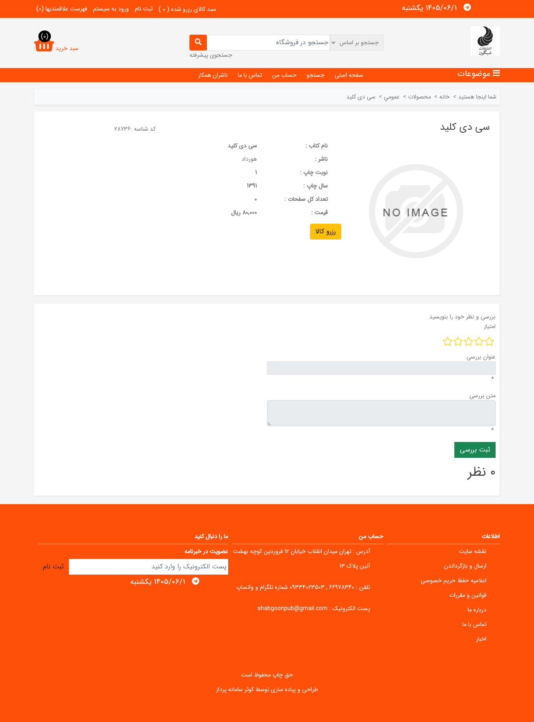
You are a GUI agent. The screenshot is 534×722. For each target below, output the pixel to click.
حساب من (284, 75)
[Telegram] (467, 7)
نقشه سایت (472, 551)
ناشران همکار (213, 75)
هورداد (249, 159)
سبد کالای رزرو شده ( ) (187, 9)
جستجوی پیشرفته (210, 55)
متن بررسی (482, 395)
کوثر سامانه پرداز (235, 689)
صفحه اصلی (349, 75)
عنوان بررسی (481, 356)
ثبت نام (144, 8)
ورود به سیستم (111, 8)
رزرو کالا (325, 231)
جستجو (316, 75)
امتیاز (490, 326)
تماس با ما (250, 75)
